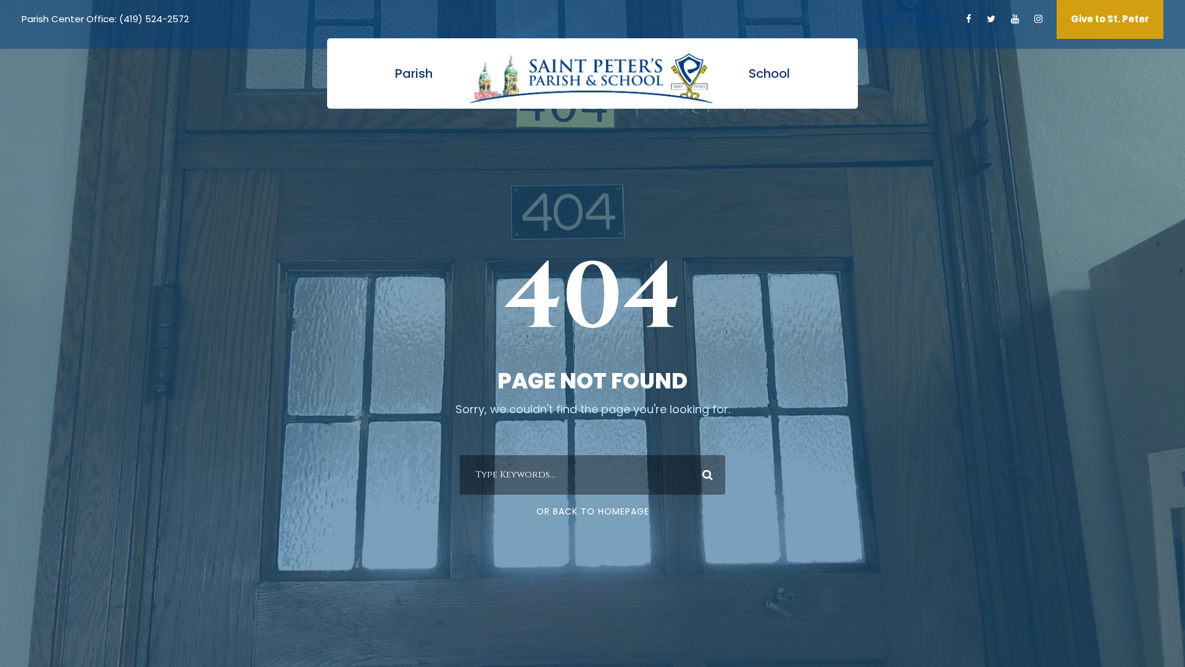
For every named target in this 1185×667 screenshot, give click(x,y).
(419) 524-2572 (154, 18)
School (769, 73)
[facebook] (968, 18)
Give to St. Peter (1110, 18)
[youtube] (1015, 18)
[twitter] (991, 18)
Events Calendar (912, 18)
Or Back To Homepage (592, 511)
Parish (414, 73)
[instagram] (1038, 18)
